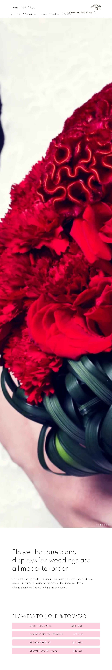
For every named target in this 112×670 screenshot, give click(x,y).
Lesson (44, 14)
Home (15, 8)
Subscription (31, 14)
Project (33, 8)
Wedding (55, 14)
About (23, 8)
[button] (16, 14)
